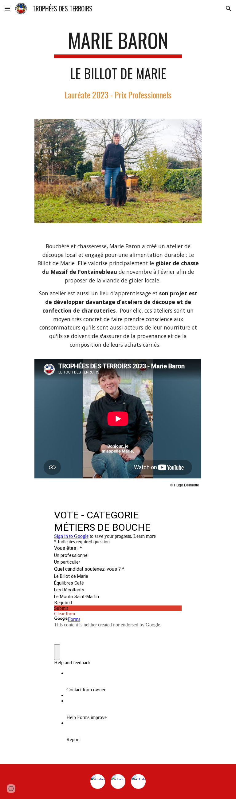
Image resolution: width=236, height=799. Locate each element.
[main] (118, 65)
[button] (7, 8)
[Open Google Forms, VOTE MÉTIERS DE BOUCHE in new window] (173, 514)
